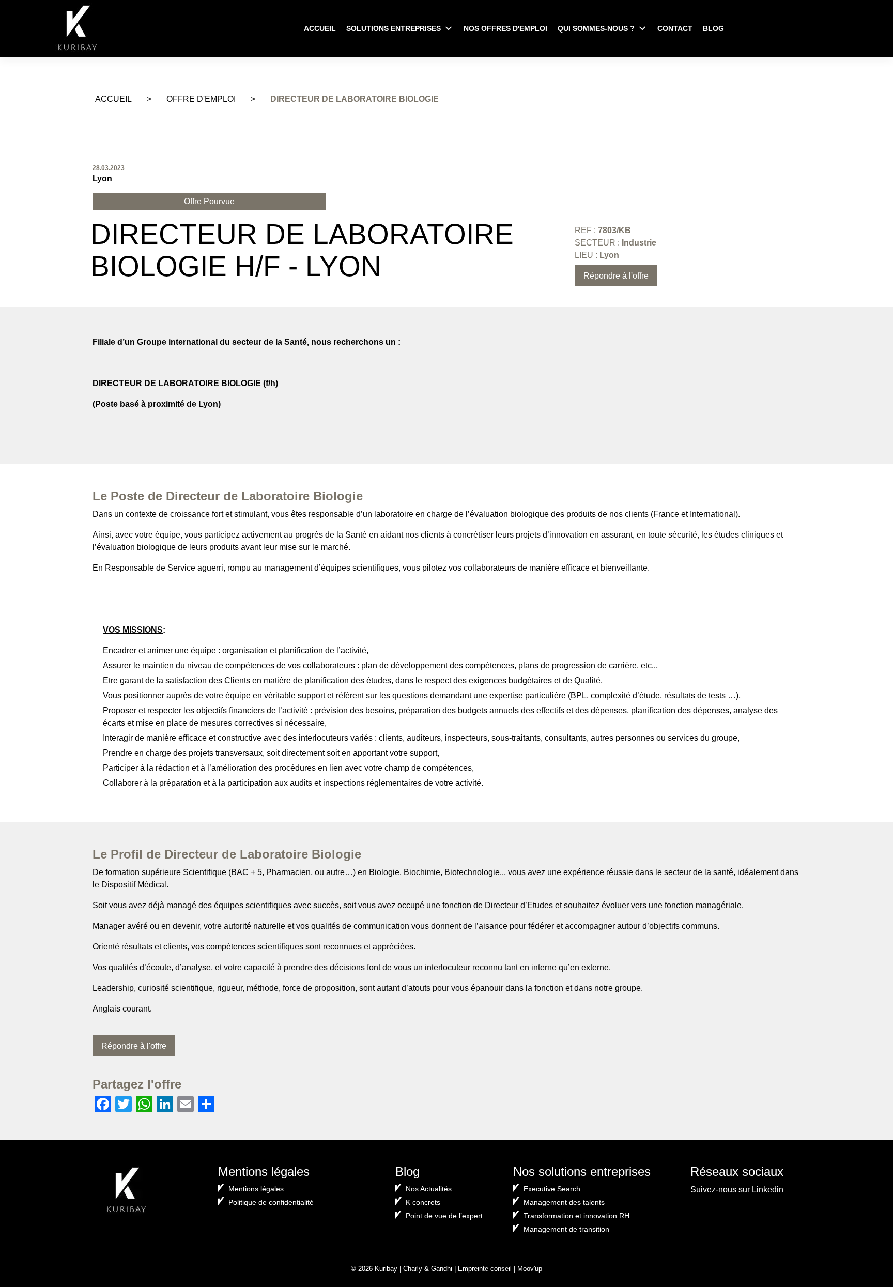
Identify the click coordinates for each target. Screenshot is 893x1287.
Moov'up (529, 1269)
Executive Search (552, 1189)
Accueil (320, 28)
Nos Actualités (429, 1189)
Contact (674, 28)
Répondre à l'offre (616, 275)
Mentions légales (256, 1189)
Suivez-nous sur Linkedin (736, 1189)
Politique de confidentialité (271, 1202)
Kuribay (386, 1269)
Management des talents (564, 1202)
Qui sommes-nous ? (596, 28)
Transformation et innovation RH (576, 1216)
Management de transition (566, 1229)
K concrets (423, 1202)
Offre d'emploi (201, 99)
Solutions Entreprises (393, 28)
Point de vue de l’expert (444, 1216)
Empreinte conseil (485, 1269)
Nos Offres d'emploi (505, 28)
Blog (713, 28)
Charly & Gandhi (427, 1269)
